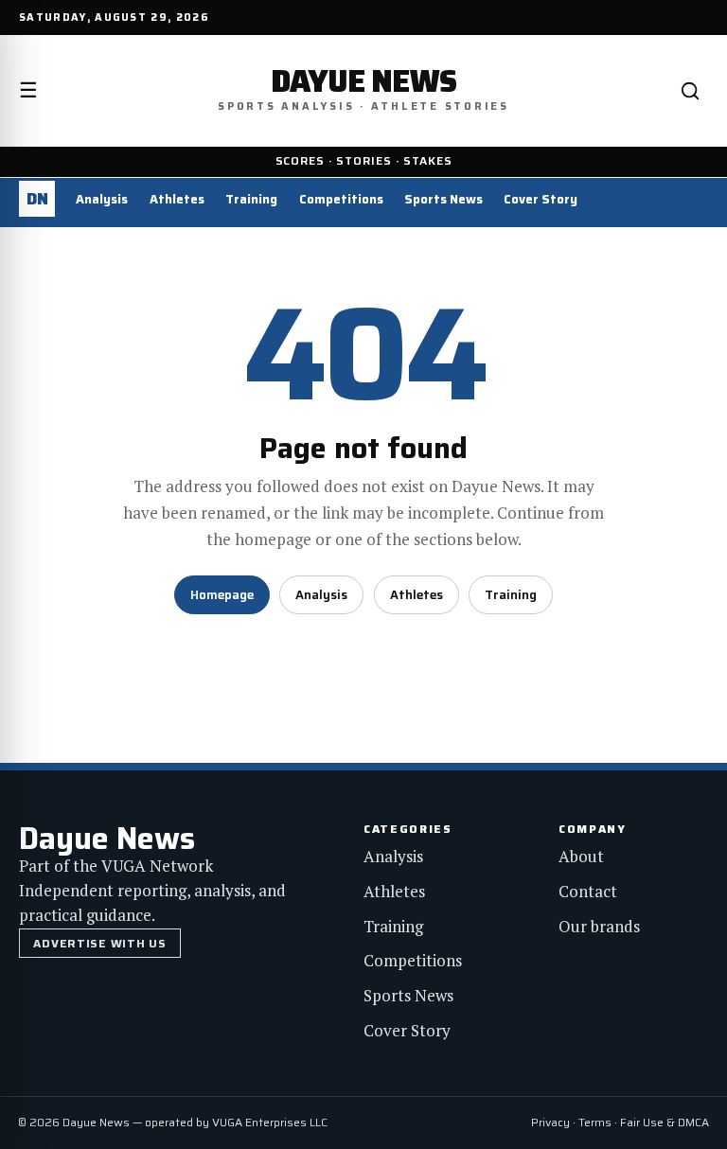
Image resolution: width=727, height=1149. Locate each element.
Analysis (102, 199)
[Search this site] (690, 91)
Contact (588, 891)
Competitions (341, 199)
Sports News (443, 199)
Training (251, 199)
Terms (595, 1122)
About (581, 856)
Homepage (222, 595)
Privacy (550, 1122)
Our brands (599, 926)
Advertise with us (99, 943)
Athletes (177, 199)
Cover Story (540, 199)
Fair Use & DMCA (664, 1122)
